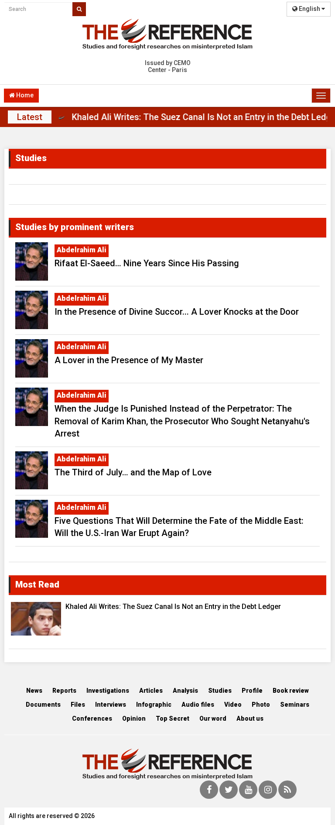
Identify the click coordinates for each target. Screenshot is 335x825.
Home (24, 95)
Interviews (110, 704)
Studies (220, 690)
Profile (252, 690)
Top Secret (172, 718)
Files (78, 704)
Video (233, 704)
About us (249, 718)
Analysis (185, 690)
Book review (291, 690)
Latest (29, 117)
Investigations (107, 690)
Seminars (294, 704)
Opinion (134, 718)
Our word (212, 718)
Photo (261, 704)
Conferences (92, 718)
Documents (43, 704)
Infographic (153, 704)
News (34, 690)
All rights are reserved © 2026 (52, 815)
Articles (151, 690)
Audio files (197, 704)
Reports (64, 690)
